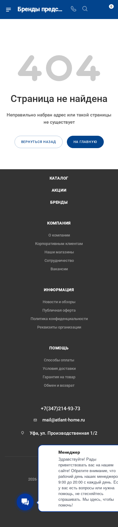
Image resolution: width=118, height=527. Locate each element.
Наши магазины (59, 252)
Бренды (59, 202)
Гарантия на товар (59, 377)
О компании (59, 235)
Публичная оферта (59, 310)
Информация (59, 289)
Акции (59, 190)
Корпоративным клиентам (59, 243)
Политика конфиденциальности (59, 318)
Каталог (59, 178)
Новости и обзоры (59, 302)
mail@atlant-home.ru (63, 420)
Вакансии (59, 269)
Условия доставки (59, 368)
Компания (59, 223)
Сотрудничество (59, 260)
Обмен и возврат (59, 385)
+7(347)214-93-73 (60, 408)
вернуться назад (38, 142)
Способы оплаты (59, 360)
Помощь (59, 348)
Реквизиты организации (59, 327)
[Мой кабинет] (96, 9)
